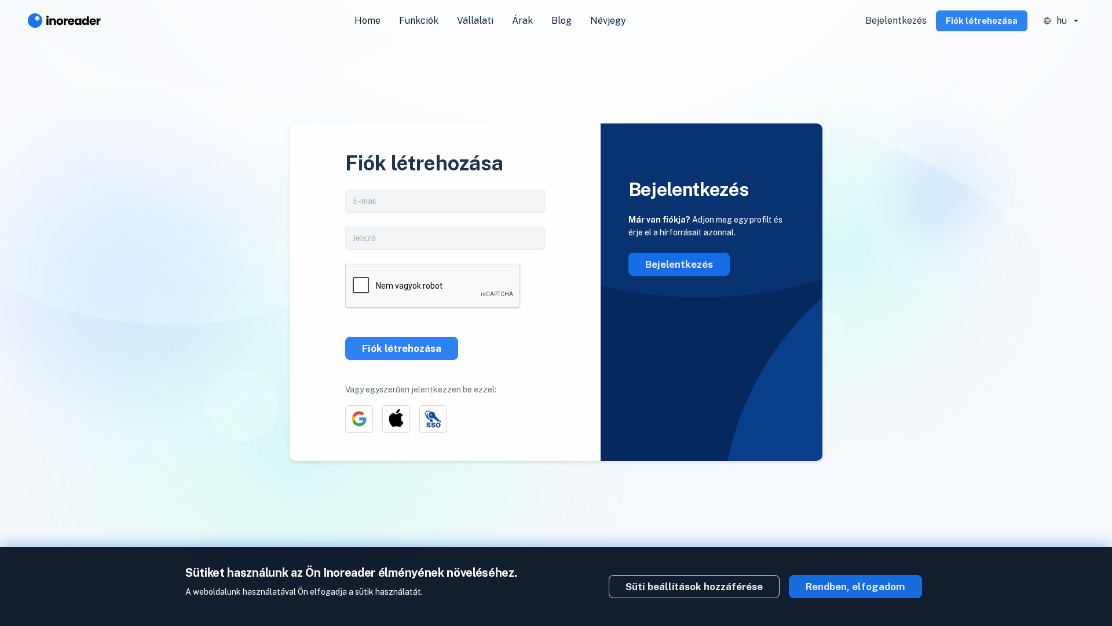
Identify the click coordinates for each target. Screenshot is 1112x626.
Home (367, 20)
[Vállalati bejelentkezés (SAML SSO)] (433, 419)
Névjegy (608, 20)
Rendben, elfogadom (855, 586)
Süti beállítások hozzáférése (694, 586)
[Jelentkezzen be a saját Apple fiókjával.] (396, 419)
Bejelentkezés (896, 20)
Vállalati (475, 20)
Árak (522, 20)
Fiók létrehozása (982, 21)
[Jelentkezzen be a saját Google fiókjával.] (359, 419)
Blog (561, 20)
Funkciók (418, 20)
